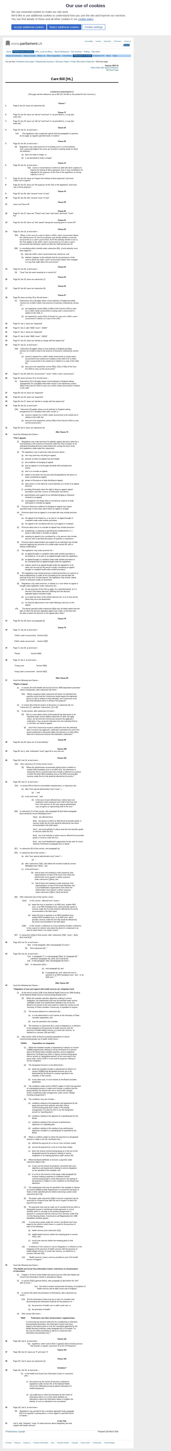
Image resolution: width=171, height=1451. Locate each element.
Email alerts (107, 41)
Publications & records (82, 56)
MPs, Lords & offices (44, 52)
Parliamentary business (23, 52)
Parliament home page (25, 62)
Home (8, 52)
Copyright (75, 1443)
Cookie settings (94, 27)
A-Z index (8, 1443)
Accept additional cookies (29, 27)
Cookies (98, 41)
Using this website (63, 1443)
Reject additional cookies (64, 27)
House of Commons (14, 56)
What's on (41, 56)
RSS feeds (117, 41)
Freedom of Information (40, 1443)
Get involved (76, 52)
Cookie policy (97, 1443)
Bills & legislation (53, 56)
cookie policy (85, 19)
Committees (67, 56)
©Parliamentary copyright (15, 1432)
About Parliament (62, 52)
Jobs (52, 1443)
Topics (115, 56)
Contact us (127, 41)
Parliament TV (98, 56)
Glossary (17, 1443)
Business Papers (62, 62)
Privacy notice (85, 1443)
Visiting (87, 52)
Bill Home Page (112, 70)
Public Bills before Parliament (82, 62)
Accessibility (89, 41)
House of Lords (29, 56)
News (108, 56)
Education (96, 52)
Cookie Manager (109, 1443)
